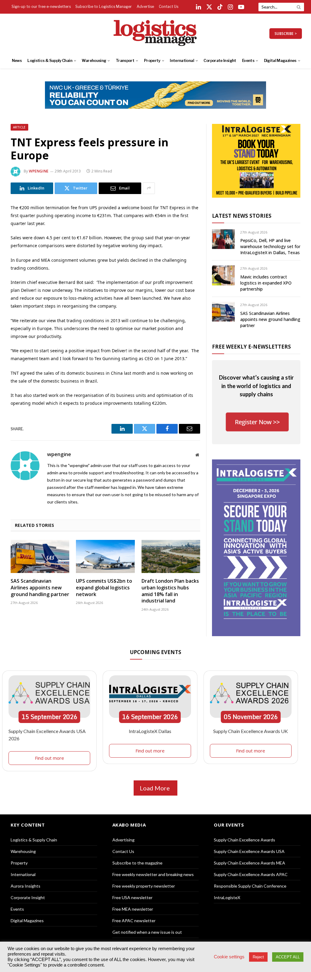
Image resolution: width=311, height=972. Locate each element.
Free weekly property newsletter (143, 885)
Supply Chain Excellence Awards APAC (251, 874)
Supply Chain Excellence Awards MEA (249, 862)
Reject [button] (258, 957)
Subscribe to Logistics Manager (103, 6)
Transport (125, 60)
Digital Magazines (280, 60)
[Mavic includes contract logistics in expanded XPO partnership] (223, 275)
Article (19, 127)
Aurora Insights (25, 885)
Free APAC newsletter (134, 920)
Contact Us (168, 6)
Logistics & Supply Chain (49, 60)
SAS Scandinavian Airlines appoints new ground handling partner (40, 588)
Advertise (145, 6)
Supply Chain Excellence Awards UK (250, 731)
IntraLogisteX (227, 897)
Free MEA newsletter (132, 909)
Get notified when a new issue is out (147, 932)
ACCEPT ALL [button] (288, 957)
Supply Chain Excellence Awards (244, 839)
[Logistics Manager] (156, 33)
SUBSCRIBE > (286, 33)
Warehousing (94, 60)
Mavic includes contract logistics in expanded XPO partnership (266, 283)
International (182, 60)
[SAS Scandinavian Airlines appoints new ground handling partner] (40, 556)
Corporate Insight (219, 60)
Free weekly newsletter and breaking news (153, 874)
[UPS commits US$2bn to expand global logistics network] (105, 556)
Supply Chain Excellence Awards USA (249, 851)
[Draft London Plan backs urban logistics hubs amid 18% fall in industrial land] (171, 556)
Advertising (123, 839)
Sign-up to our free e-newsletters (41, 6)
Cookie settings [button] (229, 956)
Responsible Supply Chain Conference (250, 885)
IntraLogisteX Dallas (150, 731)
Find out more (49, 758)
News (17, 60)
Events (248, 60)
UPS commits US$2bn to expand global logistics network (104, 588)
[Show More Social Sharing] (149, 188)
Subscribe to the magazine (137, 862)
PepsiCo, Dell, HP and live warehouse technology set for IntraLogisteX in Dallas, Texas (270, 246)
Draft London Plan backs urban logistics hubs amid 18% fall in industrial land (170, 591)
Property (152, 60)
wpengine (39, 171)
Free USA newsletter (132, 897)
